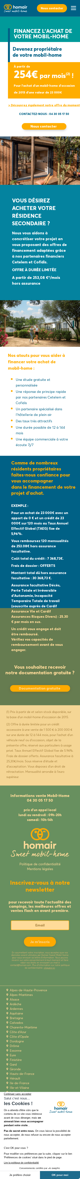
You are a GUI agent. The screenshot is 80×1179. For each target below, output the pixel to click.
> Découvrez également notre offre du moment (44, 105)
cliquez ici (49, 967)
